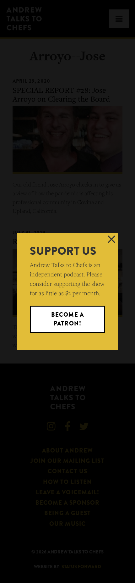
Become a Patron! (67, 319)
